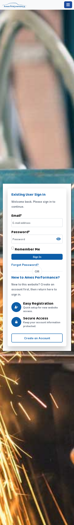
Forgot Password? (25, 264)
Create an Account (37, 338)
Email (16, 215)
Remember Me (27, 249)
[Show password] (58, 239)
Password (20, 232)
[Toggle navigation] (68, 4)
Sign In (37, 257)
